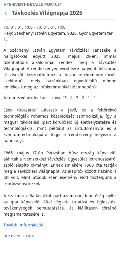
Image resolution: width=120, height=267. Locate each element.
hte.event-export (19, 235)
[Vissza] (6, 13)
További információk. (23, 225)
